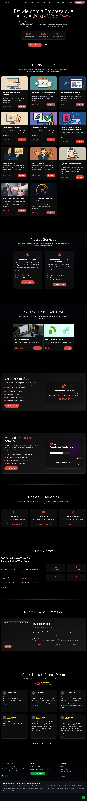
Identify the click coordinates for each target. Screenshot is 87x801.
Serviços (37, 2)
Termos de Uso (63, 769)
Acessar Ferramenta (14, 524)
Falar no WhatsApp (39, 773)
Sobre (63, 2)
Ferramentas (57, 2)
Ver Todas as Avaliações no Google (44, 744)
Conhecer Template (12, 405)
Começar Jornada (35, 44)
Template (49, 2)
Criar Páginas (72, 524)
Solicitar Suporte (59, 284)
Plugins (43, 2)
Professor (69, 2)
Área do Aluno (63, 776)
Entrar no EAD (79, 2)
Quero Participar (11, 468)
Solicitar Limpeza (27, 282)
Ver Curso (22, 106)
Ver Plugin (37, 348)
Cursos (31, 2)
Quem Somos (63, 766)
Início (26, 2)
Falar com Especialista (51, 44)
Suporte (62, 774)
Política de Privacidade (65, 771)
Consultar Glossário (43, 524)
